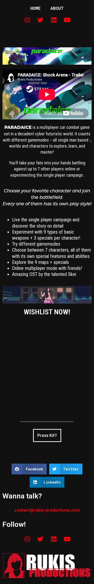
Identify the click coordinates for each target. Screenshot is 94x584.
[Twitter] (40, 20)
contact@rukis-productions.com (47, 510)
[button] (29, 469)
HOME (35, 8)
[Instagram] (27, 20)
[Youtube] (67, 20)
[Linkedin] (54, 20)
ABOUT (57, 8)
